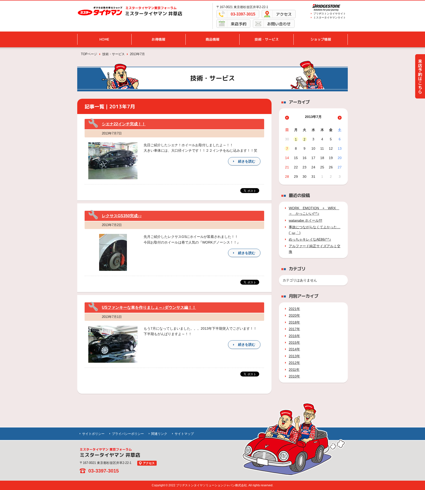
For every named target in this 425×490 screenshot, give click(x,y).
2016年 (294, 336)
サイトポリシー (93, 434)
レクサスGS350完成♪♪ (122, 216)
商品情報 (212, 39)
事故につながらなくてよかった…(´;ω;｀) (314, 229)
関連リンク (159, 434)
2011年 (294, 370)
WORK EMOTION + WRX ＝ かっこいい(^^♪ (314, 210)
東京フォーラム (151, 8)
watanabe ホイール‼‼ (305, 220)
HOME (104, 39)
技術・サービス (267, 39)
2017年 (294, 329)
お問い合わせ (279, 24)
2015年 (294, 342)
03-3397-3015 (243, 14)
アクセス (284, 14)
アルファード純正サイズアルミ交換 (314, 248)
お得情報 (158, 39)
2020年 (294, 315)
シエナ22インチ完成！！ (124, 124)
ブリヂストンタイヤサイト (329, 13)
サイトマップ (184, 434)
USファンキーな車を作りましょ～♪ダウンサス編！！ (149, 307)
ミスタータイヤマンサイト (329, 17)
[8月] (340, 118)
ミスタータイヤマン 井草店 (153, 13)
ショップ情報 (320, 39)
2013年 (294, 356)
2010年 (294, 376)
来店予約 (238, 24)
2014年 (294, 349)
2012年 (294, 363)
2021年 (294, 309)
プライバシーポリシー (128, 434)
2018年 (294, 322)
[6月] (287, 118)
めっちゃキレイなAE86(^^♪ (310, 239)
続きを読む (246, 161)
